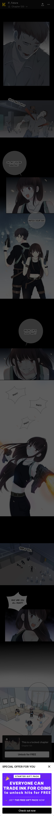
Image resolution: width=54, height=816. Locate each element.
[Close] (49, 766)
